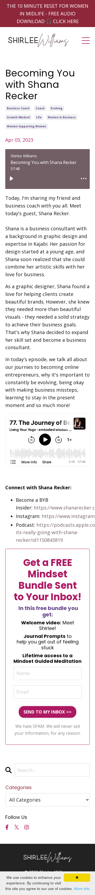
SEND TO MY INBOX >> (47, 712)
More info (82, 889)
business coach (18, 108)
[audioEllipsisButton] (83, 178)
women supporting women (26, 126)
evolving (57, 108)
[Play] (11, 178)
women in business (62, 117)
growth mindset (18, 117)
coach (40, 108)
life (39, 117)
